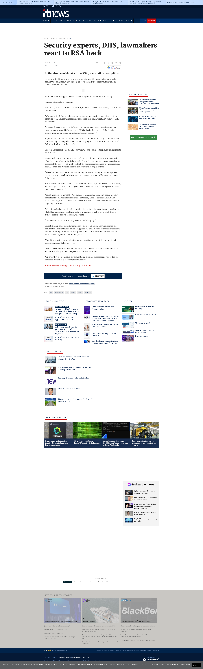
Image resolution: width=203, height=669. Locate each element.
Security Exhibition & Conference (144, 332)
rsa (67, 292)
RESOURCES (107, 20)
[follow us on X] (47, 6)
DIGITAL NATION (82, 20)
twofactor (88, 292)
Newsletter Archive (145, 650)
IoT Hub (86, 657)
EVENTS (127, 20)
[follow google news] (53, 6)
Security (71, 39)
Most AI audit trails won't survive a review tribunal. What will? (91, 582)
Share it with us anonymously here (82, 284)
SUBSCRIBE (152, 20)
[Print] (120, 62)
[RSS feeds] (60, 6)
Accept (196, 665)
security (79, 292)
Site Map (154, 650)
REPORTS (96, 20)
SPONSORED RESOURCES (97, 301)
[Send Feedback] (112, 62)
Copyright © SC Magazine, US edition (54, 286)
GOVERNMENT (57, 20)
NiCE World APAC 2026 (145, 314)
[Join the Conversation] (97, 62)
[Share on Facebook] (105, 62)
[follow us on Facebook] (50, 6)
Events (128, 301)
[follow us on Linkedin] (43, 6)
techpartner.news (65, 657)
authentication (59, 292)
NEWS (45, 20)
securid (73, 292)
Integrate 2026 (141, 336)
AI (74, 20)
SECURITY (67, 20)
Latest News (7, 2)
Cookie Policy (169, 664)
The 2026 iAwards (143, 323)
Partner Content (55, 301)
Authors (124, 650)
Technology (62, 39)
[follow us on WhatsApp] (56, 6)
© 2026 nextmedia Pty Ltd (59, 650)
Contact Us (100, 650)
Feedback (130, 650)
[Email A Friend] (116, 62)
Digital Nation (76, 657)
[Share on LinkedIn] (109, 62)
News (53, 39)
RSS (159, 650)
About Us (106, 650)
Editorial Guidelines (115, 650)
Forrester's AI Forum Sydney (144, 308)
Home (46, 39)
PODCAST (119, 20)
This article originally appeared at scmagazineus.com (68, 265)
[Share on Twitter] (101, 62)
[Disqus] (82, 477)
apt (51, 292)
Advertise (136, 650)
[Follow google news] (113, 67)
